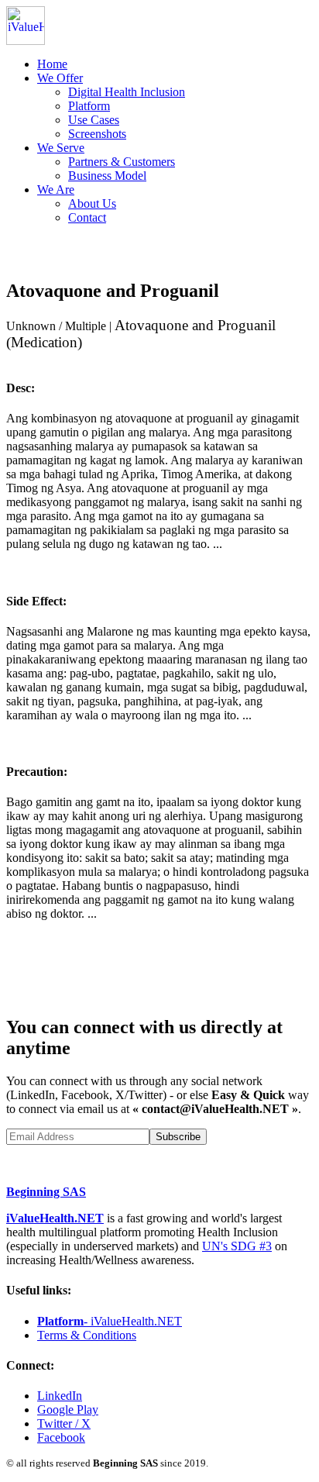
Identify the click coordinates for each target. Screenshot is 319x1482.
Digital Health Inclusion (126, 91)
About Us (92, 203)
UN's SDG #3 (237, 1246)
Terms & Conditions (86, 1335)
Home (52, 64)
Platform (89, 105)
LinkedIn (59, 1395)
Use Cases (93, 119)
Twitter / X (64, 1423)
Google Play (67, 1409)
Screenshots (97, 133)
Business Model (107, 175)
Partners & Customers (121, 161)
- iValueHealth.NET (109, 1321)
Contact (87, 217)
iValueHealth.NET (55, 1218)
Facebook (61, 1437)
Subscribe (178, 1137)
